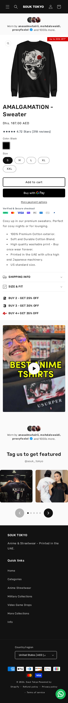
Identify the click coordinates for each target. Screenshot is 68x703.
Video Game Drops (20, 605)
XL (44, 160)
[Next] (48, 513)
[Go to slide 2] (31, 513)
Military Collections (20, 596)
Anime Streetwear (19, 588)
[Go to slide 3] (34, 513)
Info (10, 622)
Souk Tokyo (32, 682)
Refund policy (30, 687)
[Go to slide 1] (28, 513)
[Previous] (19, 513)
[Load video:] (34, 368)
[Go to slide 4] (37, 513)
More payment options (34, 202)
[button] (7, 7)
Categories (15, 579)
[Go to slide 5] (40, 513)
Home (11, 570)
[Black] (6, 145)
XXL (9, 168)
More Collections (18, 613)
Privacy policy (49, 687)
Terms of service (36, 692)
